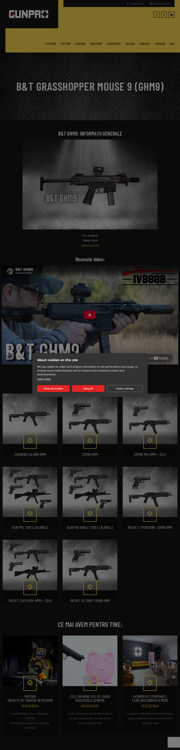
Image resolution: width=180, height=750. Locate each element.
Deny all (88, 388)
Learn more (44, 379)
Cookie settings (125, 388)
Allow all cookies (53, 388)
